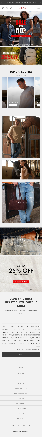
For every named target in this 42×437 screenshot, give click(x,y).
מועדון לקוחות (21, 414)
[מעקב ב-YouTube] (13, 425)
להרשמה (21, 355)
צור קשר (21, 398)
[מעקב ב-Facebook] (29, 425)
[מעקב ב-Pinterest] (18, 425)
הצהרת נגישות (21, 409)
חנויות (21, 368)
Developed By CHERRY (21, 431)
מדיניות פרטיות (21, 403)
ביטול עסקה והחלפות (21, 393)
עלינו (21, 378)
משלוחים (21, 373)
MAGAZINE (21, 419)
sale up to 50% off (21, 2)
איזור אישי (21, 383)
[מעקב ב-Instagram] (24, 425)
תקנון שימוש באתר (21, 388)
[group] (21, 28)
